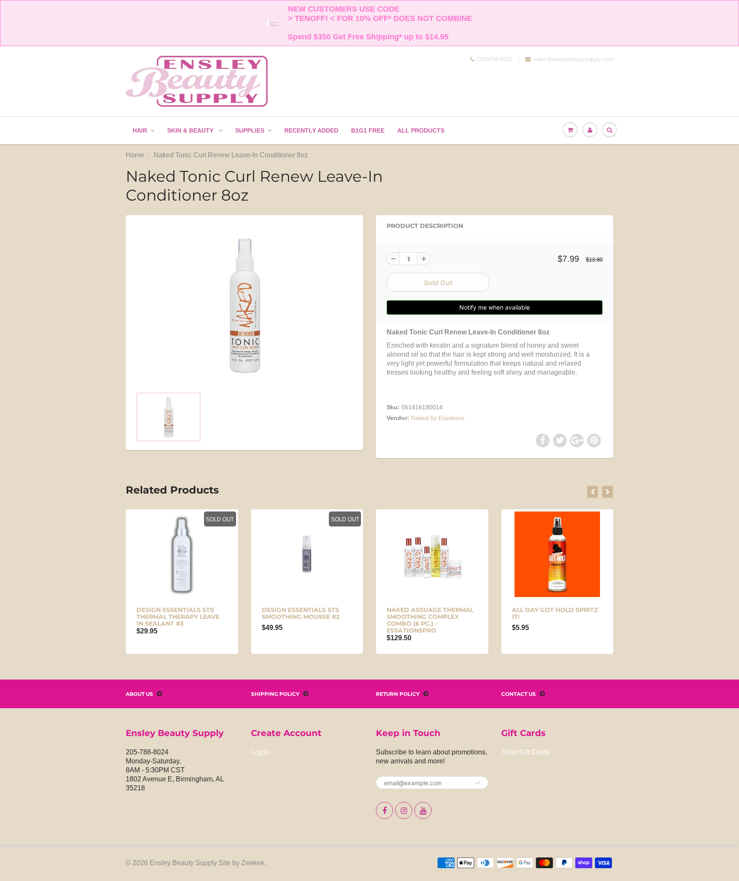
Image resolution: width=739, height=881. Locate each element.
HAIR (140, 130)
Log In (260, 752)
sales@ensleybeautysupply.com (573, 59)
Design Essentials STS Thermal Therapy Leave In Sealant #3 (177, 616)
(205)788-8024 (494, 59)
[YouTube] (423, 810)
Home (135, 155)
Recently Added (311, 130)
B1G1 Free (367, 130)
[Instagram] (403, 810)
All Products (420, 130)
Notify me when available (494, 307)
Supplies (249, 130)
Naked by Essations (437, 417)
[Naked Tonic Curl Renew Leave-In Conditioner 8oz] (244, 305)
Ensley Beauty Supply (183, 862)
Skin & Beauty (191, 130)
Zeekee (252, 862)
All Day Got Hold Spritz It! (555, 613)
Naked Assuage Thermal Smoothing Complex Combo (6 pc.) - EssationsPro (430, 620)
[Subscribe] (478, 783)
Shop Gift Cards (525, 752)
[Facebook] (384, 810)
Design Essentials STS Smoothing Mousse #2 (301, 613)
